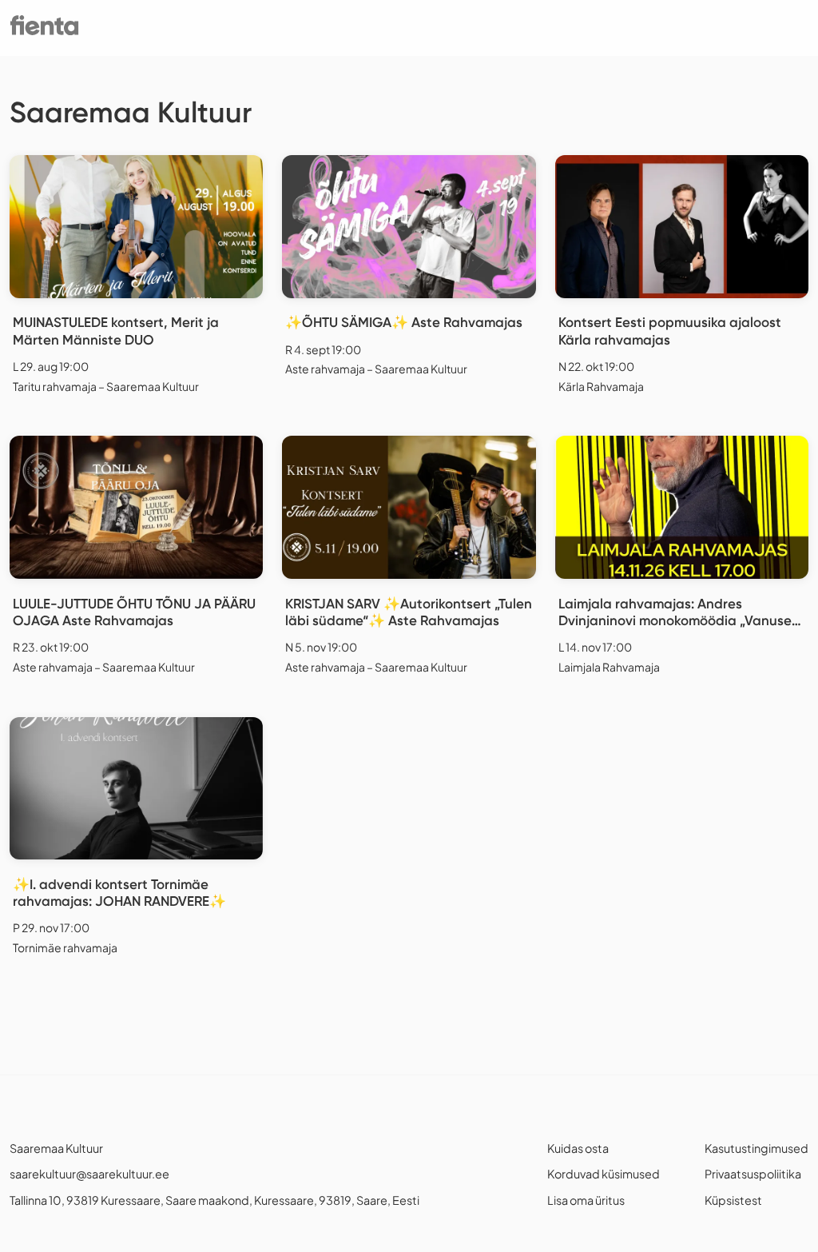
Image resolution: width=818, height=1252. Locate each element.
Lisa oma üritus (586, 1200)
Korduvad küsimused (603, 1173)
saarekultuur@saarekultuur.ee (89, 1173)
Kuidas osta (578, 1148)
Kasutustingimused (756, 1148)
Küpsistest (733, 1200)
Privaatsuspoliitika (753, 1173)
